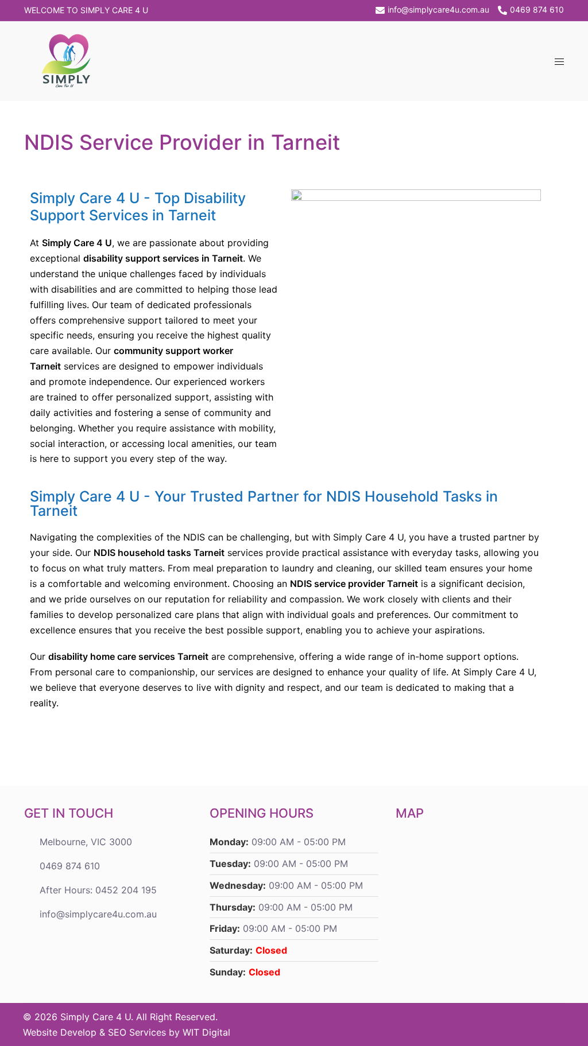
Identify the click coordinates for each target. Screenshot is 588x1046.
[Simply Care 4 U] (68, 60)
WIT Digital (206, 1032)
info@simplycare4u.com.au (438, 10)
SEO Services (137, 1032)
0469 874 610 (537, 10)
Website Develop (59, 1032)
